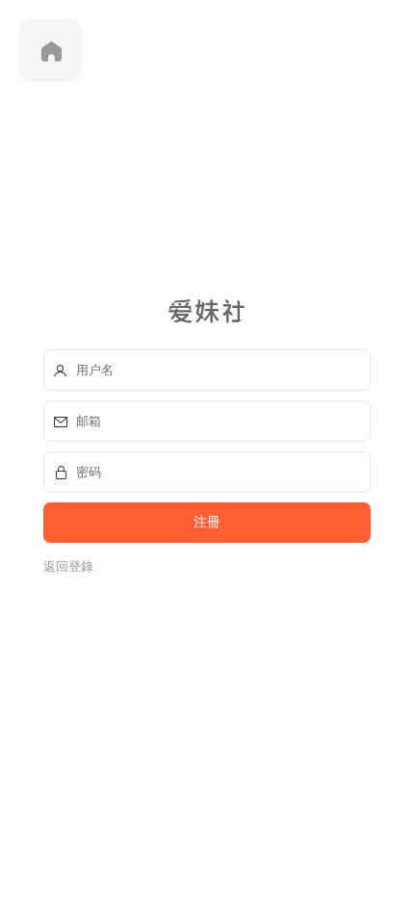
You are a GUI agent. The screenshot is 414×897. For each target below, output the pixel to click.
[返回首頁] (50, 50)
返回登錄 (68, 566)
